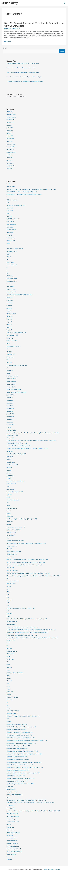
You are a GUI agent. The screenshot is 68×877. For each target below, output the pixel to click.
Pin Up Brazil (10, 659)
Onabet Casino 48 (12, 621)
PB (7, 645)
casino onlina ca (11, 381)
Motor (8, 591)
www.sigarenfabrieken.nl (14, 849)
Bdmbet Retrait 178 (12, 335)
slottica (9, 721)
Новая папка (10, 857)
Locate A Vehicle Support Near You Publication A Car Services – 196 (26, 543)
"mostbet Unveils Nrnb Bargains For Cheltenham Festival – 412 (24, 194)
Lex (8, 538)
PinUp (8, 664)
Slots (8, 718)
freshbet (9, 473)
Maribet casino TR (12, 546)
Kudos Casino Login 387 (13, 529)
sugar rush (10, 786)
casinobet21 (10, 411)
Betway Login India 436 (13, 346)
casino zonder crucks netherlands (16, 392)
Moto (8, 589)
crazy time (10, 451)
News (8, 616)
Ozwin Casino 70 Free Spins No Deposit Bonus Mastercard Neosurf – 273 (27, 632)
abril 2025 (9, 133)
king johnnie (10, 516)
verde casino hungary (13, 816)
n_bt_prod (9, 600)
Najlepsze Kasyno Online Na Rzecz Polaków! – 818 (21, 608)
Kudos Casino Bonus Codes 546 (16, 527)
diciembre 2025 (11, 114)
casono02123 (10, 424)
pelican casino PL (12, 651)
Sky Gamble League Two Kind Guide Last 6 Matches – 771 (23, 716)
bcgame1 (9, 319)
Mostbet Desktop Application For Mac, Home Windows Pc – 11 (24, 565)
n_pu (8, 605)
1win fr (8, 213)
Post (8, 683)
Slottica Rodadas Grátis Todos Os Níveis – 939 (20, 765)
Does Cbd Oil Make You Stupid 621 (16, 454)
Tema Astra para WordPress (52, 869)
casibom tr (10, 370)
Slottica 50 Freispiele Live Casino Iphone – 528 (20, 732)
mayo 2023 (10, 168)
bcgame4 (9, 327)
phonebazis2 (10, 653)
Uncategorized (11, 805)
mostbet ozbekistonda (13, 581)
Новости (9, 859)
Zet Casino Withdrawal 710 (14, 851)
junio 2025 (10, 128)
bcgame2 (9, 322)
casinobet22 (10, 414)
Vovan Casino (10, 830)
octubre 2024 (10, 149)
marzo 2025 (10, 136)
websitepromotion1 (12, 838)
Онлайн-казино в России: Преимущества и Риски (21, 68)
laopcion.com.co (11, 532)
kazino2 (9, 513)
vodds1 (9, 824)
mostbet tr (10, 586)
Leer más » (7, 41)
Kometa (9, 524)
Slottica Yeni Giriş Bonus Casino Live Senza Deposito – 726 (23, 773)
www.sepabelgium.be (13, 846)
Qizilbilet (9, 694)
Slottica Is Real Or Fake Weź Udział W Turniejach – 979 (22, 751)
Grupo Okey (10, 3)
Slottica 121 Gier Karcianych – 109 (16, 729)
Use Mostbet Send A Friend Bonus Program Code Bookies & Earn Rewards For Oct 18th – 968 (33, 811)
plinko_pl (9, 681)
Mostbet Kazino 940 (12, 570)
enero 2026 (10, 111)
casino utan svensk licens (14, 389)
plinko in (9, 678)
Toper (8, 797)
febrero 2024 (10, 163)
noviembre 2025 (11, 117)
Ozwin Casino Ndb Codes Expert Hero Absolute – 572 (22, 635)
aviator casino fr (11, 292)
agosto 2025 (10, 122)
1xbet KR (9, 235)
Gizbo (8, 486)
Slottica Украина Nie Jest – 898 (16, 775)
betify (8, 343)
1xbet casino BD (11, 229)
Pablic (8, 643)
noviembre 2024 (11, 146)
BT (7, 368)
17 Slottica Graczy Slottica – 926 (16, 205)
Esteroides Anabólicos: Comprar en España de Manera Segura (24, 77)
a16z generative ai (12, 278)
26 (7, 259)
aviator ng (9, 303)
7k (7, 273)
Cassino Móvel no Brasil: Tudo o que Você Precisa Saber (23, 63)
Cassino (9, 427)
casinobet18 (10, 403)
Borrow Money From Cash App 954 (17, 365)
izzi (7, 502)
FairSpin (9, 459)
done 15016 (10, 456)
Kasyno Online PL (12, 508)
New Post (9, 613)
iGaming (9, 497)
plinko (8, 675)
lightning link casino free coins (15, 540)
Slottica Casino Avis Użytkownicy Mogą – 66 (19, 735)
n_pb (8, 602)
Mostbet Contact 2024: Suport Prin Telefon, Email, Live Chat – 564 (26, 562)
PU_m (8, 686)
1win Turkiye (10, 221)
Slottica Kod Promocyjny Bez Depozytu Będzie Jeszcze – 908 (24, 754)
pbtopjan (9, 648)
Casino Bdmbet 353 (12, 376)
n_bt (8, 597)
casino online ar (11, 384)
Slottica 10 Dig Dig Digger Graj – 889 (17, 724)
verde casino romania (13, 821)
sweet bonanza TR (12, 792)
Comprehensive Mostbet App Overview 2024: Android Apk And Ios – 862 (27, 448)
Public (8, 689)
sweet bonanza (11, 789)
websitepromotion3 (12, 843)
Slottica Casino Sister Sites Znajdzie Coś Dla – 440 (21, 743)
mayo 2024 (10, 157)
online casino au (11, 624)
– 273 (8, 183)
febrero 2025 (10, 138)
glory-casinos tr (11, 489)
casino (8, 373)
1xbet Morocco (11, 240)
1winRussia (10, 227)
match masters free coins (14, 551)
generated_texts (11, 483)
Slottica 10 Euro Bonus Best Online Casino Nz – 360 (21, 727)
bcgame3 (9, 324)
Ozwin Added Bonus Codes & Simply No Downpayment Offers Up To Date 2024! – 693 (31, 629)
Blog (8, 359)
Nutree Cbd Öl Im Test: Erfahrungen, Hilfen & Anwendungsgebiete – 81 (27, 619)
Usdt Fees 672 (11, 808)
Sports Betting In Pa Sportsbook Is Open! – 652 (20, 784)
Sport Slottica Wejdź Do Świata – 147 (17, 781)
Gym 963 (9, 494)
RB (7, 702)
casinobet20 (10, 408)
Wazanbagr (10, 835)
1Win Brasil (10, 208)
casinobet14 (10, 400)
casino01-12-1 (11, 395)
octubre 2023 (10, 165)
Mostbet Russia (11, 583)
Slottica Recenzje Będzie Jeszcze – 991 (18, 759)
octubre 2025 (10, 119)
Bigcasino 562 (11, 354)
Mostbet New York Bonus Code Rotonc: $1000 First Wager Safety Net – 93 (28, 573)
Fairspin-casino (11, 462)
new (8, 610)
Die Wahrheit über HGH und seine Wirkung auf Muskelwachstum (25, 81)
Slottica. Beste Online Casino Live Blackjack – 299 (21, 778)
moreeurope (10, 557)
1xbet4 (8, 243)
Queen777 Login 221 (12, 697)
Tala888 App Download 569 (14, 794)
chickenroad (10, 438)
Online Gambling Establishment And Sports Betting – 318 (23, 627)
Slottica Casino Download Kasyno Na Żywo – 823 (21, 737)
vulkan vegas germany (13, 832)
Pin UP (8, 656)
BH (7, 349)
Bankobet (9, 308)
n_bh (8, 594)
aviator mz (10, 300)
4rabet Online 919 (12, 265)
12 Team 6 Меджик (12, 200)
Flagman (9, 470)
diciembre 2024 (11, 144)
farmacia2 (9, 467)
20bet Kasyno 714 (12, 251)
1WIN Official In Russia (13, 219)
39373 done (10, 262)
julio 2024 (9, 155)
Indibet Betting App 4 (13, 500)
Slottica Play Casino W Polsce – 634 (17, 756)
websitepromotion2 (12, 840)
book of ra (9, 362)
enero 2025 (10, 141)
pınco (8, 670)
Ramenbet (9, 700)
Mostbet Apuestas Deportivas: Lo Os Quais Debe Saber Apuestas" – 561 (27, 559)
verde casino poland (12, 819)
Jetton (8, 505)
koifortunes (10, 521)
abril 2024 (9, 160)
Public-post (10, 691)
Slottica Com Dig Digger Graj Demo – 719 (18, 746)
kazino (8, 511)
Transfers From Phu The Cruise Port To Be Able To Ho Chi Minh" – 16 (26, 800)
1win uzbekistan (11, 224)
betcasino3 (10, 338)
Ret (8, 705)
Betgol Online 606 (12, 340)
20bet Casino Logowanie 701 (15, 248)
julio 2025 (9, 125)
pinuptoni (9, 667)
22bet (8, 254)
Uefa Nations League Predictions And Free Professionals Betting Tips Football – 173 (30, 802)
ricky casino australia (13, 710)
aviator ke (9, 297)
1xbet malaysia (11, 238)
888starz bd (10, 275)
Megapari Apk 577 (12, 554)
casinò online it (11, 387)
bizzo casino (10, 357)
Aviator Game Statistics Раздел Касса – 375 (19, 294)
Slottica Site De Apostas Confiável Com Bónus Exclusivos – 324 (25, 767)
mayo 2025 (10, 130)
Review (9, 708)
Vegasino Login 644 (12, 813)
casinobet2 (7, 28)
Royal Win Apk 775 (12, 713)
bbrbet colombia (11, 313)
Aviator (9, 284)
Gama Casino (10, 475)
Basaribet (9, 311)
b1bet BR (9, 305)
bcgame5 (9, 330)
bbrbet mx (9, 316)
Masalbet (9, 548)
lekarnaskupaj (10, 535)
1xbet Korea (10, 232)
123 (8, 202)
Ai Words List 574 (11, 281)
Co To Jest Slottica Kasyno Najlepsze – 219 (19, 446)
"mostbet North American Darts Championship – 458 (22, 191)
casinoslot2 (10, 422)
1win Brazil (10, 210)
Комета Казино (11, 854)
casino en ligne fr (11, 378)
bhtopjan (9, 351)
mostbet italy (10, 567)
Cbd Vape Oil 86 (11, 430)
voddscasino (10, 827)
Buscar (5, 48)
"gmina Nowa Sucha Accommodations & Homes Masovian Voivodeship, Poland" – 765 (31, 189)
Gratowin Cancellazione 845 (15, 492)
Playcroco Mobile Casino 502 (15, 672)
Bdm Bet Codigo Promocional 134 (16, 332)
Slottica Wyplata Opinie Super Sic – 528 (18, 770)
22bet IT (9, 256)
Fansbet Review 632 (12, 465)
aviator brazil (10, 286)
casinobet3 (10, 419)
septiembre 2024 (11, 152)
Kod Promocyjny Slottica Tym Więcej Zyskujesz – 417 (22, 519)
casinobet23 (10, 416)
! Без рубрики (11, 186)
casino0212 (10, 397)
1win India (9, 216)
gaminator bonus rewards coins (16, 481)
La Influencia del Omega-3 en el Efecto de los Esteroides (23, 72)
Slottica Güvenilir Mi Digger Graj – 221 (17, 748)
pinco (8, 662)
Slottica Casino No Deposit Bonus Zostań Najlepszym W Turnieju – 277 (27, 740)
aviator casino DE (12, 289)
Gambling (9, 478)
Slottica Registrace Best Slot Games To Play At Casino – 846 (24, 762)
